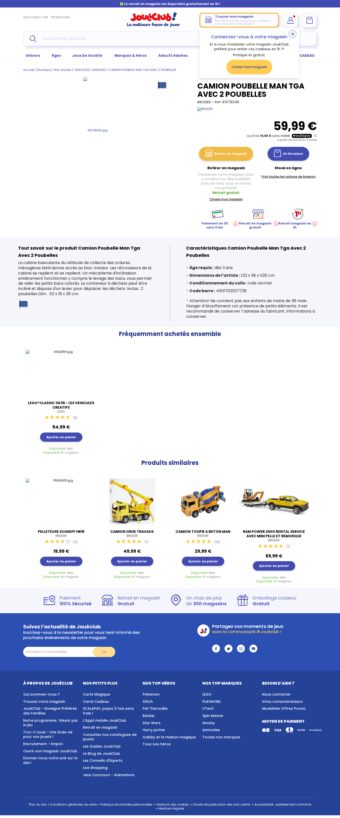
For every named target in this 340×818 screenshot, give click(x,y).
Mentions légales (171, 808)
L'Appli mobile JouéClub (104, 720)
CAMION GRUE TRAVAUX (132, 533)
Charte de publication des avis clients (221, 804)
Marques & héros (130, 55)
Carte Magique (96, 694)
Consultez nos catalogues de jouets (110, 737)
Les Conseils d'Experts (102, 760)
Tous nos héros (157, 744)
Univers (33, 55)
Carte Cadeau (96, 701)
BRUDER (204, 102)
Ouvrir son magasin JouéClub (50, 751)
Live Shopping (95, 767)
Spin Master (213, 715)
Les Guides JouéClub (102, 746)
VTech (208, 708)
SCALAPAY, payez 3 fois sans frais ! (108, 711)
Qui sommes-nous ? (41, 694)
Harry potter (154, 729)
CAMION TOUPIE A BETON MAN (202, 533)
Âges (56, 55)
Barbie (148, 715)
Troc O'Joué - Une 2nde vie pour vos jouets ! (47, 734)
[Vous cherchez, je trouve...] (33, 38)
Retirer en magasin (231, 154)
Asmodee (211, 729)
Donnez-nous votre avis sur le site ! (50, 760)
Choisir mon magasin (249, 67)
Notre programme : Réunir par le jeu (50, 723)
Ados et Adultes (173, 55)
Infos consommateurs (282, 701)
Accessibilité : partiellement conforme (282, 804)
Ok (104, 652)
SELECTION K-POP (35, 17)
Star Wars (152, 722)
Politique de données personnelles (126, 804)
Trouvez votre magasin (44, 701)
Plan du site (37, 804)
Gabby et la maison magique (169, 737)
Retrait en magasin (100, 727)
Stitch (148, 701)
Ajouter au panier (61, 437)
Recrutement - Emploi (43, 743)
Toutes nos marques (221, 737)
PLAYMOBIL (211, 701)
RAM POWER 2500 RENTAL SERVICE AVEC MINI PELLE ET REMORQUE (274, 535)
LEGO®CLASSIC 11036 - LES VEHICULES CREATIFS (61, 407)
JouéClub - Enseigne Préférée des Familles (50, 711)
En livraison (293, 154)
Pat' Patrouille (155, 708)
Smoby (208, 722)
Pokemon (151, 694)
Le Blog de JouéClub (101, 753)
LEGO (207, 694)
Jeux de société (87, 55)
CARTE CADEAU (300, 55)
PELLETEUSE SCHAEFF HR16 (61, 533)
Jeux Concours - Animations (108, 774)
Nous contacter (276, 694)
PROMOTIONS (60, 17)
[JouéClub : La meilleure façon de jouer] (153, 26)
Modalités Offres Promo (284, 708)
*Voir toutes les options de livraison (288, 176)
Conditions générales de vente (73, 804)
